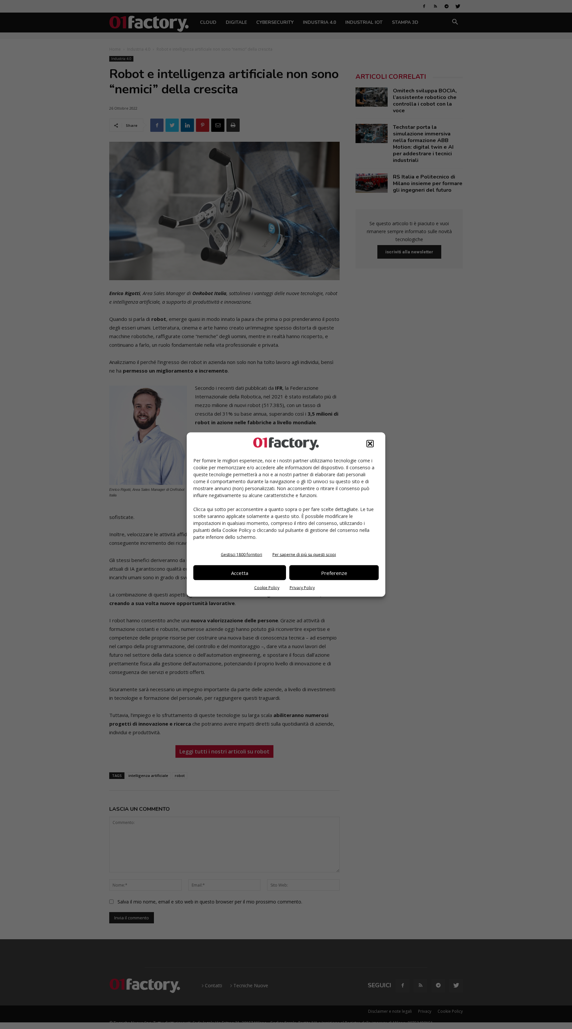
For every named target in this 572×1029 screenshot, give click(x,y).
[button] (370, 443)
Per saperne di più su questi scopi (304, 554)
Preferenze (334, 572)
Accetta (239, 572)
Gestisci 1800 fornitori (241, 554)
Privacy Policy (302, 588)
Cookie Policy (266, 588)
